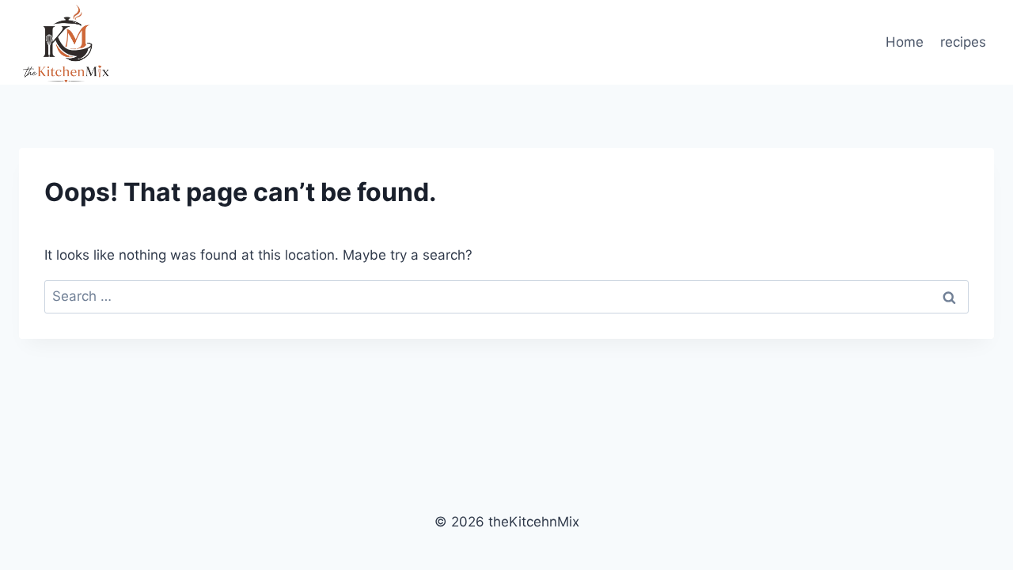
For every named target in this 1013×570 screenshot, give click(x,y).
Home (905, 42)
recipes (963, 42)
